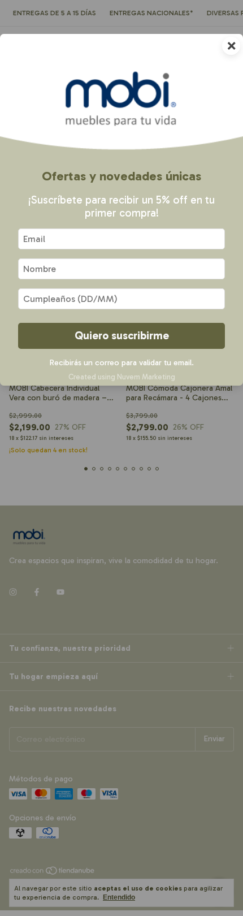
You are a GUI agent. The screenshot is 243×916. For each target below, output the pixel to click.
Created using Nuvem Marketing (121, 377)
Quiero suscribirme (122, 335)
